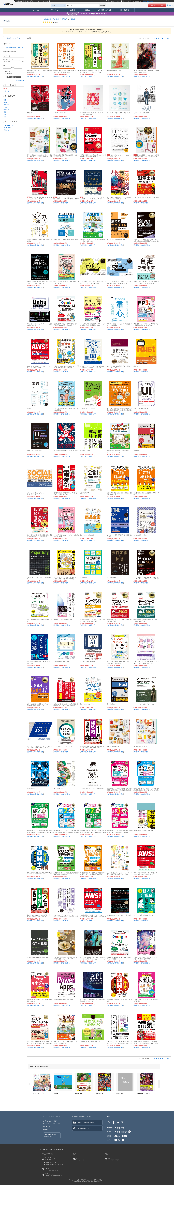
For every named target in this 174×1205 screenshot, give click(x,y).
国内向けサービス (51, 1162)
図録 (5, 117)
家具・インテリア (56, 10)
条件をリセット (20, 80)
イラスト (6, 107)
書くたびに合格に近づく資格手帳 (143, 830)
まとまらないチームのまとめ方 (62, 746)
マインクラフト (8, 114)
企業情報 (72, 19)
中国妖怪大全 (31, 113)
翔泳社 (7, 21)
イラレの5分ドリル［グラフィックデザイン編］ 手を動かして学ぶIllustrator (93, 282)
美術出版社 (120, 1093)
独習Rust (136, 366)
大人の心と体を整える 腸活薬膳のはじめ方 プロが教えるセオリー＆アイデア (66, 958)
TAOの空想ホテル (58, 788)
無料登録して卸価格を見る (35, 76)
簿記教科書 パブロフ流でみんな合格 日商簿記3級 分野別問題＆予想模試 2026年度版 (120, 789)
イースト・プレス (39, 1093)
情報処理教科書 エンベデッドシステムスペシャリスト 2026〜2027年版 (92, 620)
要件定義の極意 (111, 577)
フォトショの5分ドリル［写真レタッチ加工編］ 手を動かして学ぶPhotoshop (119, 282)
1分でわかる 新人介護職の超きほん (144, 915)
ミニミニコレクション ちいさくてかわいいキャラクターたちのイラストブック (146, 662)
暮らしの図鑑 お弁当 (113, 746)
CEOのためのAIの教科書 (87, 662)
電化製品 (87, 10)
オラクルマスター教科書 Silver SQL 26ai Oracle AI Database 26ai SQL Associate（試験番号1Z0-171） (146, 241)
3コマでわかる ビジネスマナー (89, 704)
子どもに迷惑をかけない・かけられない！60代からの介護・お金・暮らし (66, 71)
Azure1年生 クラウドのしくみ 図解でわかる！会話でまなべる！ (92, 240)
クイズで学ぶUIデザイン (141, 408)
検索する (13, 77)
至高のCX (30, 408)
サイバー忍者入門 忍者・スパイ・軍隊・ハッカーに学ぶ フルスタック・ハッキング (92, 958)
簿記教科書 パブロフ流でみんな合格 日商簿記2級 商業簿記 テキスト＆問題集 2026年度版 (93, 832)
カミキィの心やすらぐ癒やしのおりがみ (118, 113)
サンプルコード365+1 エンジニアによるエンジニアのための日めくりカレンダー (39, 747)
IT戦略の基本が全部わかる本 (35, 450)
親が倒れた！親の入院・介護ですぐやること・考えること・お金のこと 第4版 (92, 71)
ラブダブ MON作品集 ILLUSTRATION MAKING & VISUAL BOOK (146, 71)
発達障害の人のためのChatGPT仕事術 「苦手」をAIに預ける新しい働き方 (66, 367)
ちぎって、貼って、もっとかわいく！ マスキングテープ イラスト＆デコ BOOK (119, 873)
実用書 (7, 91)
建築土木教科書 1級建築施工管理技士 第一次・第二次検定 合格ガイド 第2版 (92, 747)
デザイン (6, 109)
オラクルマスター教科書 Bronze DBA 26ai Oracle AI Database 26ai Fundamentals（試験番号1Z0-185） (146, 579)
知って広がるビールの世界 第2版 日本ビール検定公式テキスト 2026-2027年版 (66, 578)
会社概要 (46, 1129)
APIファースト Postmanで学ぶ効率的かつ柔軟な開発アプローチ (92, 1000)
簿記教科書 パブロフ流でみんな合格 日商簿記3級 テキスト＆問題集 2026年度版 (120, 831)
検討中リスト (126, 1)
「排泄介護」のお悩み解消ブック (90, 1042)
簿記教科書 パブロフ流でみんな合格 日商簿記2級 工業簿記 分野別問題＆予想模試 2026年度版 (146, 790)
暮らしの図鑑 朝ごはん (140, 746)
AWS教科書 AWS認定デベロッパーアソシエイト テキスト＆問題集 (39, 367)
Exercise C (137, 450)
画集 (5, 100)
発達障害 (6, 105)
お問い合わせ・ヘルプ (113, 1)
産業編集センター (143, 1093)
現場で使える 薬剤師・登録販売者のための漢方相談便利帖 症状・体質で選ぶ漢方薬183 (119, 410)
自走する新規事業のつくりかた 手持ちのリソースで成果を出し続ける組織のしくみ (146, 282)
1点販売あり (8, 73)
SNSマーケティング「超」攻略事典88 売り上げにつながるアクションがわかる (93, 367)
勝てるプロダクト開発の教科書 (116, 239)
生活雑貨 (73, 10)
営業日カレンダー (13, 38)
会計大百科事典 (84, 493)
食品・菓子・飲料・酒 (104, 10)
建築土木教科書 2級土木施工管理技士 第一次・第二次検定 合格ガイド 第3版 (39, 916)
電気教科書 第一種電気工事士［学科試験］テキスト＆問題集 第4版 (66, 493)
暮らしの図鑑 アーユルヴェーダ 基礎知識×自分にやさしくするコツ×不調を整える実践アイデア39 (146, 156)
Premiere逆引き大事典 (140, 535)
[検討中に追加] (49, 66)
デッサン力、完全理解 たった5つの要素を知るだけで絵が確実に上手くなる (119, 198)
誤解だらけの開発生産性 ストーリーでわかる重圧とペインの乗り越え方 (39, 282)
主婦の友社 (79, 1093)
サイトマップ (47, 1126)
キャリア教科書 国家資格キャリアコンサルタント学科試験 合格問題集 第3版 (92, 324)
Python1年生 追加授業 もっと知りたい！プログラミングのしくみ (119, 451)
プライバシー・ (52, 1124)
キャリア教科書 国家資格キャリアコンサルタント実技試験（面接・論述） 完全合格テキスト (39, 1043)
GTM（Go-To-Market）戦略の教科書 (37, 957)
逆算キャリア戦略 (85, 450)
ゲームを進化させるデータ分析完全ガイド (65, 239)
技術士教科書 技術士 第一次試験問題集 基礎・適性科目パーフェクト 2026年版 (65, 704)
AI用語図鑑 (83, 577)
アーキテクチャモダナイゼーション (144, 704)
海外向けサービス (55, 1164)
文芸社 (56, 1093)
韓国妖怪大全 (31, 788)
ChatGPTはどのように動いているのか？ (92, 788)
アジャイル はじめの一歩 (87, 408)
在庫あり (7, 71)
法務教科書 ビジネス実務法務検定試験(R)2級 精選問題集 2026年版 (66, 873)
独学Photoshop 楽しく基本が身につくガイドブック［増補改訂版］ (65, 1042)
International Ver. (136, 1)
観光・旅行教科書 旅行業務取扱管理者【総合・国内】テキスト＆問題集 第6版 (39, 535)
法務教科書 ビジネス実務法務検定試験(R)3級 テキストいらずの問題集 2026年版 (92, 873)
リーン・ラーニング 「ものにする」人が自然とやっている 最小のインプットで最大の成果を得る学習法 (92, 199)
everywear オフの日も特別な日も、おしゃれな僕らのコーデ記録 (39, 198)
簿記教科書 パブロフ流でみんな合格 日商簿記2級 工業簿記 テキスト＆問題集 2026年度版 (66, 832)
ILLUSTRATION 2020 (59, 113)
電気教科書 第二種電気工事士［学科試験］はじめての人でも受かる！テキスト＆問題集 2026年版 (146, 1043)
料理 (5, 112)
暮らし (5, 102)
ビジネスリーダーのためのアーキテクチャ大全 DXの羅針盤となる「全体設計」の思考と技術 (65, 916)
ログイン (171, 5)
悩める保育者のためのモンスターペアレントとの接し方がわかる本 (119, 662)
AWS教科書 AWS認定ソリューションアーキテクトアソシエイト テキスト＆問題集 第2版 (93, 916)
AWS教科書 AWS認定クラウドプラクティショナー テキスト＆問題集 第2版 (146, 873)
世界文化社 (99, 1093)
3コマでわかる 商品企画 (87, 535)
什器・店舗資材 (124, 10)
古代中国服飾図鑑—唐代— (115, 70)
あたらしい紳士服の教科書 (141, 113)
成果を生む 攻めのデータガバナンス (64, 619)
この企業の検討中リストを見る (14, 47)
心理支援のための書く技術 (61, 662)
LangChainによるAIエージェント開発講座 (119, 915)
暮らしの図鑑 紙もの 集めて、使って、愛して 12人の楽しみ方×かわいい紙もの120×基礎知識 (39, 156)
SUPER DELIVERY (50, 1135)
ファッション (36, 10)
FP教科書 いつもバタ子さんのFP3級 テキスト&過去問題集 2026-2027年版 (146, 324)
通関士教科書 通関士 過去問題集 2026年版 (39, 873)
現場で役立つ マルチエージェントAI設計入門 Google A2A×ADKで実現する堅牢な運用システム (66, 199)
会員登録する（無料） (158, 5)
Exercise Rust (111, 704)
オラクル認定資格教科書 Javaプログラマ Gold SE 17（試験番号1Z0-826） (39, 704)
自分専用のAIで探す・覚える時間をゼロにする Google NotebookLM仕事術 (65, 324)
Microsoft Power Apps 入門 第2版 (63, 999)
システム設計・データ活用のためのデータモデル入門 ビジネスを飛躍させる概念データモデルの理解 (119, 1043)
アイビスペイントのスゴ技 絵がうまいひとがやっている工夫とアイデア (146, 958)
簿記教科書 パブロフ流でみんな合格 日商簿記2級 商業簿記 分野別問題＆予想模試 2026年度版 (39, 832)
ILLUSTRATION (8, 125)
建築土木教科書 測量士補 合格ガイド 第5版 (146, 197)
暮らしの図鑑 (7, 127)
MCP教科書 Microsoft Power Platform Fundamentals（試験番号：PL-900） (93, 155)
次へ (168, 38)
